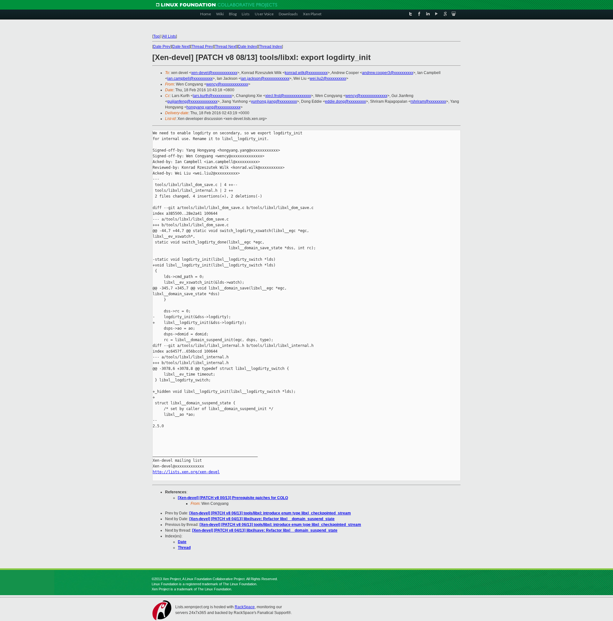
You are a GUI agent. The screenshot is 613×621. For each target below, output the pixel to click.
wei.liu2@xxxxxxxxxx (328, 78)
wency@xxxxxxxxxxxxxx (227, 84)
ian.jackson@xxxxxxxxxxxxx (265, 78)
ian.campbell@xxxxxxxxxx (190, 78)
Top (156, 36)
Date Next (181, 46)
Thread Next (225, 46)
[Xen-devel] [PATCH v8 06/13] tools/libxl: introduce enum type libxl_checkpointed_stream (270, 513)
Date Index (247, 46)
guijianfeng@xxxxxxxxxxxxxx (192, 101)
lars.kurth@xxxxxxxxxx (212, 96)
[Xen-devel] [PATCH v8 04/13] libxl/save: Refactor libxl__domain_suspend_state (262, 519)
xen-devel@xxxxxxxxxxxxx (214, 73)
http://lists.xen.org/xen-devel (186, 472)
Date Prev (161, 46)
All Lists (169, 36)
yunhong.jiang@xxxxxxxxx (274, 101)
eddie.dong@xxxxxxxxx (345, 101)
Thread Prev (202, 46)
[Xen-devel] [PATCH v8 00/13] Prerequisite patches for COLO (233, 498)
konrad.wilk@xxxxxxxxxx (306, 73)
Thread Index (270, 46)
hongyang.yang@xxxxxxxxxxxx (213, 107)
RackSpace (245, 607)
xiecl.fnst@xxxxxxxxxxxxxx (288, 96)
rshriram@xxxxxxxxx (428, 101)
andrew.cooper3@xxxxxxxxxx (387, 73)
